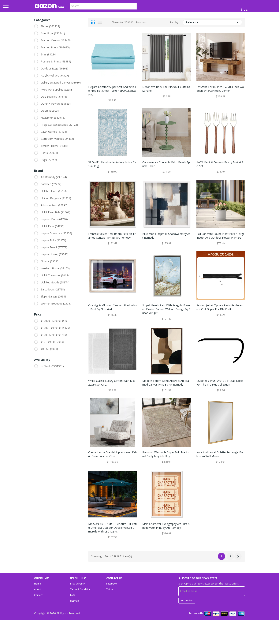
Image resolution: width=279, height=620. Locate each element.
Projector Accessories (59, 124)
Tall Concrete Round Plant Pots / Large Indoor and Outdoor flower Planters (220, 235)
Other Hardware (56, 103)
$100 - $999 (54, 335)
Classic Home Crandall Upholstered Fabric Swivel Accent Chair (112, 454)
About (37, 589)
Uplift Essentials (55, 212)
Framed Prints (55, 47)
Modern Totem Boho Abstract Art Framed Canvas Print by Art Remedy (165, 382)
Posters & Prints (56, 61)
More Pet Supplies (57, 89)
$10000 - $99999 (55, 321)
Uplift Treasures (55, 275)
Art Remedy (54, 177)
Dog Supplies (54, 96)
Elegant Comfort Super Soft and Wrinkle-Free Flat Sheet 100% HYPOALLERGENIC (112, 90)
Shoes (50, 26)
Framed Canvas (56, 40)
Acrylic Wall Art (55, 75)
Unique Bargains (56, 198)
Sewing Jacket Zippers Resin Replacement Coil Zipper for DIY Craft (220, 307)
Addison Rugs (54, 205)
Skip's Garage (54, 296)
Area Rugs (53, 33)
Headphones (53, 117)
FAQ (72, 595)
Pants (49, 153)
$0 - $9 (49, 349)
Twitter (110, 589)
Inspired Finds (54, 219)
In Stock (52, 366)
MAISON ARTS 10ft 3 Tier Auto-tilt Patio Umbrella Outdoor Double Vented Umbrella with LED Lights (112, 527)
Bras (49, 54)
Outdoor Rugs (54, 68)
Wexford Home (55, 268)
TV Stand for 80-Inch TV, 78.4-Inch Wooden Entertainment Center (220, 88)
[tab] (93, 22)
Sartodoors (53, 289)
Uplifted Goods (55, 282)
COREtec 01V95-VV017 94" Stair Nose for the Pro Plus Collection (219, 382)
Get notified (186, 600)
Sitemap (74, 600)
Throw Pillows (54, 146)
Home (37, 583)
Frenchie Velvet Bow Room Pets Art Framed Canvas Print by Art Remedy (112, 235)
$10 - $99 (53, 342)
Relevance (192, 22)
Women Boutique (57, 303)
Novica (50, 261)
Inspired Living (54, 254)
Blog (244, 9)
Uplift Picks (52, 226)
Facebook (111, 583)
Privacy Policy (77, 583)
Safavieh (51, 184)
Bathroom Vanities (57, 138)
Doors (50, 110)
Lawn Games (54, 131)
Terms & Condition (80, 589)
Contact (38, 595)
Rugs (49, 160)
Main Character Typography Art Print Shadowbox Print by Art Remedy (166, 525)
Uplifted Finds (54, 191)
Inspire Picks (53, 240)
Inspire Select (54, 247)
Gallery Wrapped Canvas (61, 82)
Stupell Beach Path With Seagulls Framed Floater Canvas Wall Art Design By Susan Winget (166, 309)
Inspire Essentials (56, 233)
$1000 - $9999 (55, 328)
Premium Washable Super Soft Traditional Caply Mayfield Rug (166, 454)
